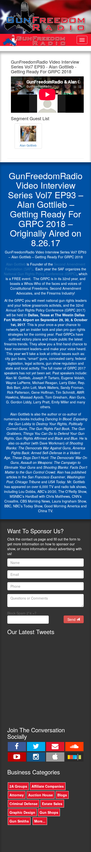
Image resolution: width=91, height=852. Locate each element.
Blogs (62, 795)
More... (39, 821)
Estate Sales (52, 803)
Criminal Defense (23, 803)
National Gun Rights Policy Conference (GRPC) (40, 273)
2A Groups (18, 786)
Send (71, 619)
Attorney (16, 795)
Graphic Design (22, 812)
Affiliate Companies (48, 786)
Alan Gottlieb (16, 264)
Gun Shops (49, 812)
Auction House (40, 795)
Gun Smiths (19, 821)
